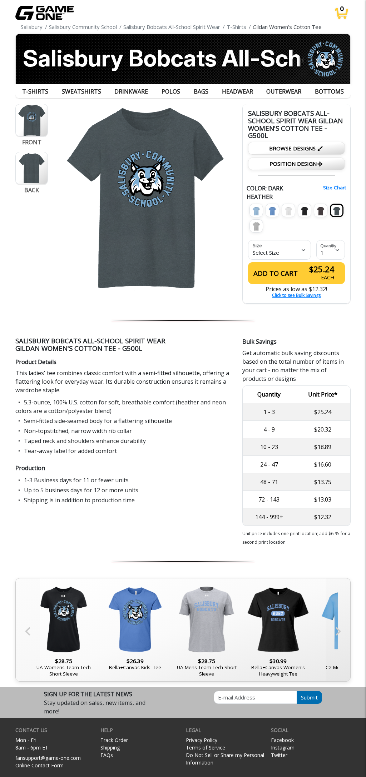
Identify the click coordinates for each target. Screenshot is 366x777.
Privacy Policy (201, 740)
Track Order (114, 740)
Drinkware (131, 91)
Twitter (279, 755)
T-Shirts (35, 91)
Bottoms (329, 91)
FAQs (106, 755)
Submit (309, 697)
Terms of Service (205, 747)
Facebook (282, 740)
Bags (201, 91)
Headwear (237, 91)
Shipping (110, 747)
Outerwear (283, 91)
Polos (171, 91)
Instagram (283, 747)
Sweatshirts (81, 91)
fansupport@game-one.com (48, 757)
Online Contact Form (39, 765)
